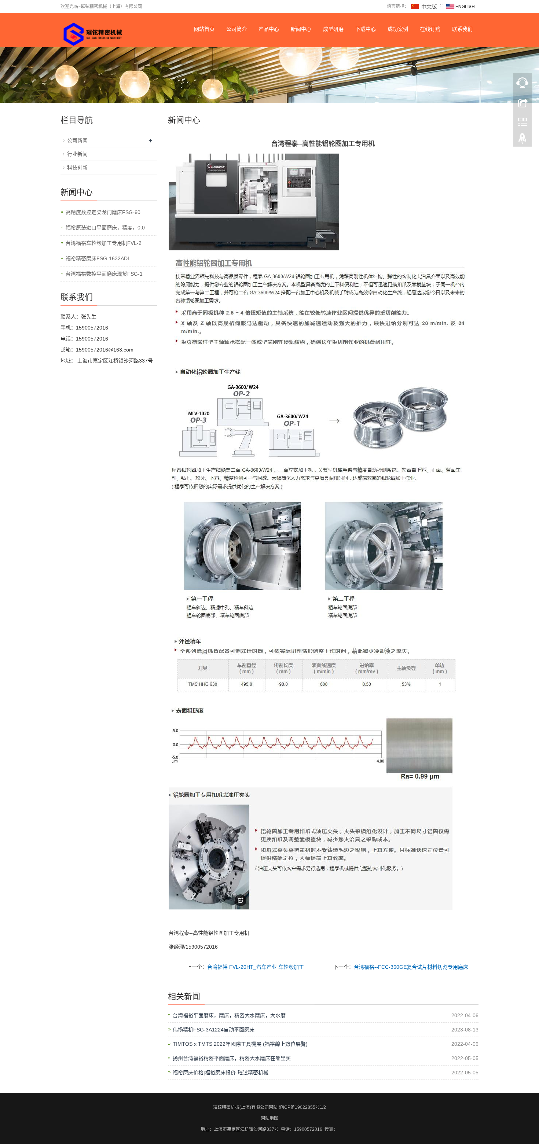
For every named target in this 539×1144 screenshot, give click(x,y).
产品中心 (268, 29)
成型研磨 (333, 29)
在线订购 (430, 29)
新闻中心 (301, 29)
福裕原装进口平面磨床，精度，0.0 (105, 228)
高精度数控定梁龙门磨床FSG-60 (103, 212)
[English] (460, 6)
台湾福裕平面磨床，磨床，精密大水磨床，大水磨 (229, 1015)
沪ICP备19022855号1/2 (302, 1107)
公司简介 (236, 29)
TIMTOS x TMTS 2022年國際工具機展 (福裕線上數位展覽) (240, 1044)
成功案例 (398, 29)
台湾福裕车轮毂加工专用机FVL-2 (104, 243)
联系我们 (462, 29)
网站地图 (269, 1118)
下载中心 (365, 29)
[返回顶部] (522, 140)
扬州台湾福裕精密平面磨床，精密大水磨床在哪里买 (232, 1058)
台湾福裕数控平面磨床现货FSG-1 (104, 274)
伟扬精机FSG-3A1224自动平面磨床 (213, 1030)
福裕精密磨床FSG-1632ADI (97, 258)
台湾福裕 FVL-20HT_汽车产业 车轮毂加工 (255, 967)
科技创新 (77, 167)
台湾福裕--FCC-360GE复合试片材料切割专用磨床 (411, 967)
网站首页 (204, 29)
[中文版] (424, 6)
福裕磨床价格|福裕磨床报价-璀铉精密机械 (220, 1072)
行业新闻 (77, 154)
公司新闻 (77, 140)
